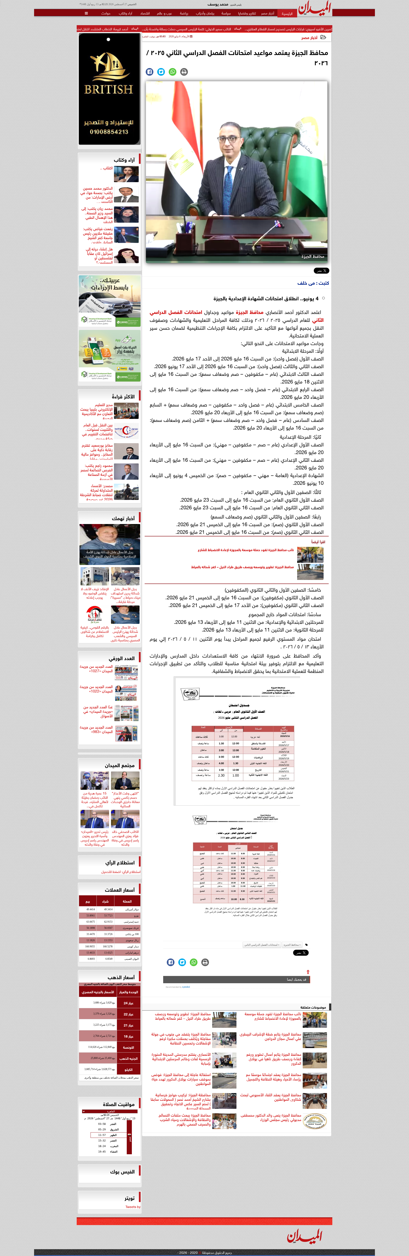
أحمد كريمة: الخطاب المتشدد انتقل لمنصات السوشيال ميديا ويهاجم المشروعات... (138, 29)
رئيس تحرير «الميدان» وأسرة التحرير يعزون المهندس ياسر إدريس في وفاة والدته (95, 837)
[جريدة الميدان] (110, 90)
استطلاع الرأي (120, 862)
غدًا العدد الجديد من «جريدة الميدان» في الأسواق (98, 711)
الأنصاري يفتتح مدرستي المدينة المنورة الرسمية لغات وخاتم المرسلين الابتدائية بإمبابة (181, 1058)
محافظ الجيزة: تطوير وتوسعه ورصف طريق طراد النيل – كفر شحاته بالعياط (242, 566)
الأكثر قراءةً (123, 396)
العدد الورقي (122, 657)
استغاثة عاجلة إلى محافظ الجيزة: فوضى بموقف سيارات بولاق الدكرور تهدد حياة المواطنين (181, 1079)
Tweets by (133, 1206)
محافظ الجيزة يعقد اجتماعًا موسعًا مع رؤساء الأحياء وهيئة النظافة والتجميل (273, 1077)
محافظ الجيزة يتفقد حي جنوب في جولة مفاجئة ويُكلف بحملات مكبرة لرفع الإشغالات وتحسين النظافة (181, 1038)
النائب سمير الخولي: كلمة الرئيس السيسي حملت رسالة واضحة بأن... (250, 29)
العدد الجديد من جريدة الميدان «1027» (96, 669)
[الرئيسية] (287, 13)
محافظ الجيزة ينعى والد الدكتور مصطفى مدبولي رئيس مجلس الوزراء (271, 1117)
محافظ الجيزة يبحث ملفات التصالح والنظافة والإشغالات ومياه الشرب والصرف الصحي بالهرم (185, 1119)
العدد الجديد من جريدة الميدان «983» (96, 729)
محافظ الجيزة (250, 311)
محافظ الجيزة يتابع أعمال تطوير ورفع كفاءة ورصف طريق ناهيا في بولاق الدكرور (273, 1058)
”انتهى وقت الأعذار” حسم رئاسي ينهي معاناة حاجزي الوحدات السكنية (125, 799)
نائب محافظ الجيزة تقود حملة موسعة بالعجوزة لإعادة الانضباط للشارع (246, 549)
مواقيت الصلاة (119, 1103)
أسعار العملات (120, 889)
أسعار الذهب (121, 976)
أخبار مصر (309, 37)
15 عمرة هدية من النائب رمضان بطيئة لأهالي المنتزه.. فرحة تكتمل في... (94, 799)
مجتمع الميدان (120, 764)
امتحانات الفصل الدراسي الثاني (261, 944)
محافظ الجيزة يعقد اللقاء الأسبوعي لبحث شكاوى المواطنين (270, 1097)
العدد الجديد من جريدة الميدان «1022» (96, 689)
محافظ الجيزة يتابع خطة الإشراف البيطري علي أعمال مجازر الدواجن (270, 1036)
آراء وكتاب (124, 159)
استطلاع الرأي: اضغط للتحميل (121, 871)
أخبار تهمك (123, 517)
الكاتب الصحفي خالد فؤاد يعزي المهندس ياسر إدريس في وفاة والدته (125, 837)
